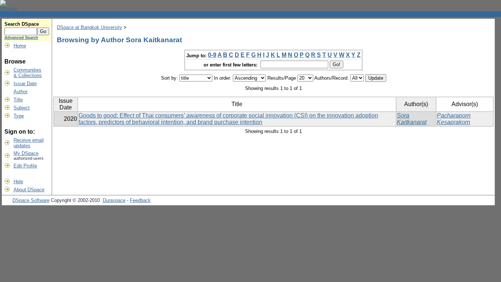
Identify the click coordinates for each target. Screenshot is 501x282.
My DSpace (26, 153)
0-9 (212, 55)
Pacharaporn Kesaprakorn (454, 118)
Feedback (140, 200)
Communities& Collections (28, 72)
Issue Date (25, 83)
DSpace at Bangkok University (89, 27)
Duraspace (114, 200)
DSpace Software (31, 200)
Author (21, 91)
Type (19, 116)
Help (18, 181)
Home (20, 45)
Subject (22, 108)
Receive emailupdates (29, 142)
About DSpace (29, 189)
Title (18, 99)
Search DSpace (21, 24)
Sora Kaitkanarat (412, 118)
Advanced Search (21, 37)
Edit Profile (25, 166)
